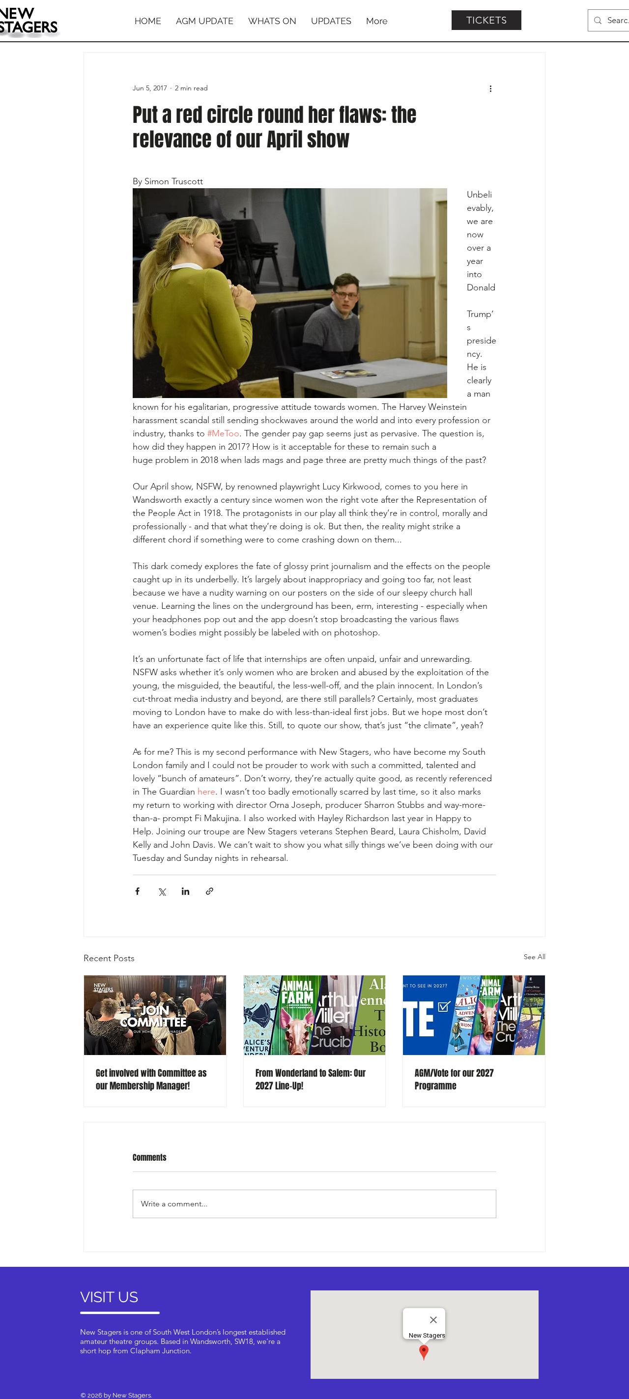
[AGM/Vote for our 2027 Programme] (474, 1015)
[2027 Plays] (315, 1015)
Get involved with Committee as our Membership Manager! (151, 1079)
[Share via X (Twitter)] (161, 891)
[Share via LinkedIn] (185, 891)
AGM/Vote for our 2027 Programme (454, 1079)
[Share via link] (209, 891)
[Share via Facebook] (137, 891)
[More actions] (490, 88)
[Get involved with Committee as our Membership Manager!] (155, 1015)
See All (534, 956)
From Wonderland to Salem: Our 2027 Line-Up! (311, 1079)
